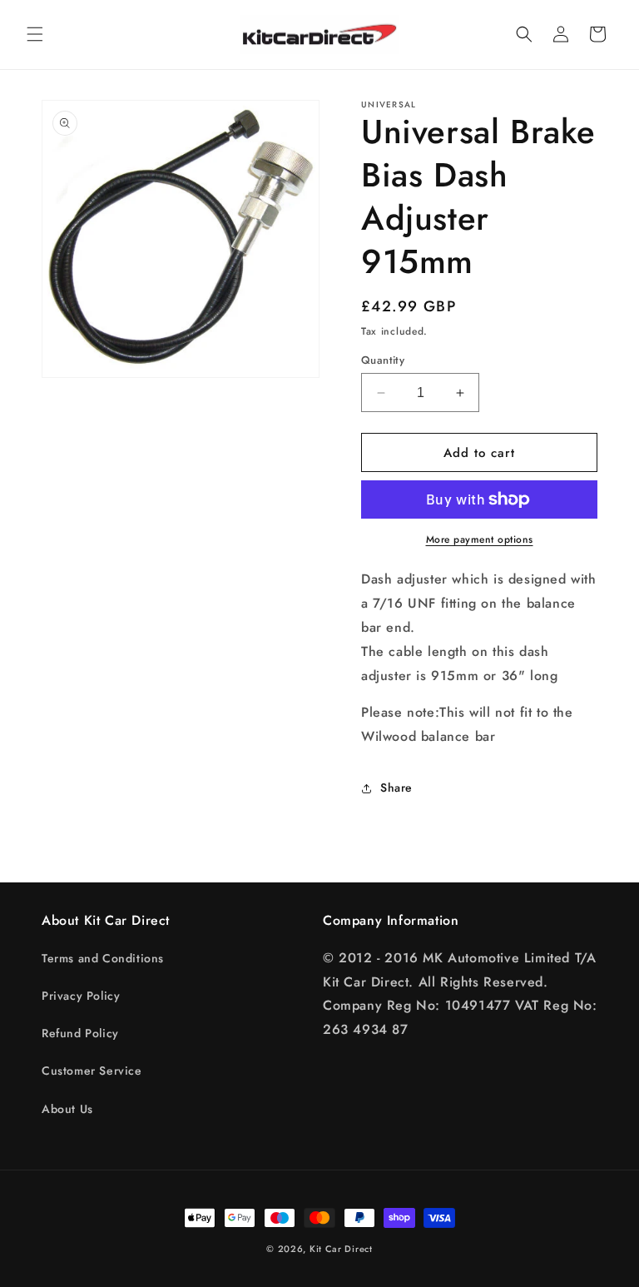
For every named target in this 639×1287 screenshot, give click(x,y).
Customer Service (92, 1070)
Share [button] (396, 787)
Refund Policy (80, 1033)
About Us (67, 1109)
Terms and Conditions (103, 958)
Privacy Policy (81, 995)
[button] (35, 34)
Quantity (382, 360)
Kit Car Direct (341, 1248)
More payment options (479, 539)
